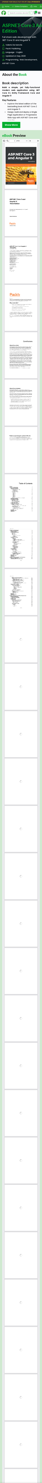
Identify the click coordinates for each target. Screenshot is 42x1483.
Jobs (34, 6)
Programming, (12, 59)
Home (6, 6)
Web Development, (28, 59)
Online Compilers (20, 6)
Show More (11, 125)
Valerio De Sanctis (14, 45)
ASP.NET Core (8, 63)
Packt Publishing (13, 48)
